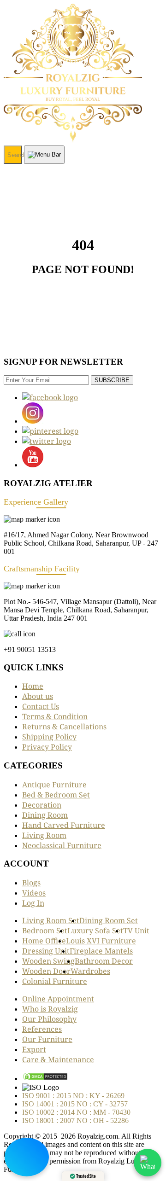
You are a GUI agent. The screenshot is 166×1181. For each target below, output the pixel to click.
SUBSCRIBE (112, 380)
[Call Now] (27, 1157)
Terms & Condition (55, 716)
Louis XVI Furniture (101, 941)
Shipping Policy (49, 737)
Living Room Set (50, 920)
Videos (34, 893)
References (42, 1029)
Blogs (31, 883)
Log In (33, 903)
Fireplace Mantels (101, 951)
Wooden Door (46, 971)
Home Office (44, 941)
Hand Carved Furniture (63, 825)
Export (34, 1049)
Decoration (41, 805)
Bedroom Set (44, 930)
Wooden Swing (48, 961)
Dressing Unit (46, 951)
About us (37, 696)
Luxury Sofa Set (95, 930)
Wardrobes (90, 971)
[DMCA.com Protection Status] (45, 1078)
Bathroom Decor (104, 961)
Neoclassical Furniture (61, 845)
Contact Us (40, 706)
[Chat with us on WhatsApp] (147, 1162)
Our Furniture (47, 1039)
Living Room (44, 835)
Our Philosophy (49, 1019)
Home (32, 686)
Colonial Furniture (54, 981)
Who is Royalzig (50, 1009)
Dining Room (45, 815)
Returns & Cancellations (64, 726)
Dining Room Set (108, 920)
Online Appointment (58, 999)
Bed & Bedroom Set (56, 795)
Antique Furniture (54, 785)
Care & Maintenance (58, 1059)
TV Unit (136, 930)
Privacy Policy (47, 747)
